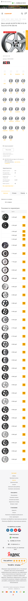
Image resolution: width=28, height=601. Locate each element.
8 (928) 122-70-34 (20, 3)
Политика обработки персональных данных (14, 521)
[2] (5, 56)
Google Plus (19, 530)
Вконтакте (7, 530)
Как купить (14, 492)
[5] (9, 56)
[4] (8, 56)
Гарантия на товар (14, 501)
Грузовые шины (14, 478)
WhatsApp (15, 537)
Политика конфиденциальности (14, 514)
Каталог (14, 473)
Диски (14, 480)
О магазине (14, 507)
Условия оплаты (14, 497)
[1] (3, 56)
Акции (14, 484)
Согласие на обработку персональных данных (14, 519)
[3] (6, 56)
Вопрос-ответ (14, 504)
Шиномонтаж (14, 482)
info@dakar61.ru (15, 544)
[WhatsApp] (12, 3)
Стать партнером (14, 517)
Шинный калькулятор (14, 486)
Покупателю (14, 495)
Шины (14, 476)
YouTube (15, 530)
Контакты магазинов (14, 489)
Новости (14, 510)
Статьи (14, 512)
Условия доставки (14, 499)
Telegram (11, 530)
